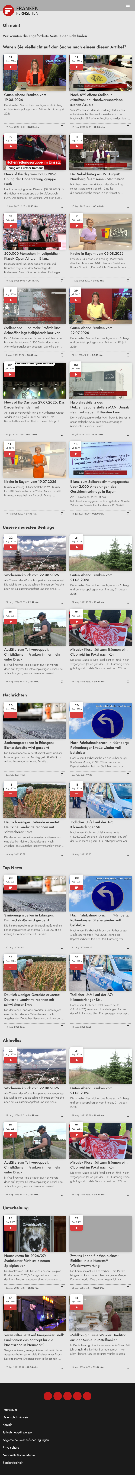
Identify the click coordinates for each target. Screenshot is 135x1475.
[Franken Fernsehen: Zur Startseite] (21, 10)
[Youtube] (67, 1396)
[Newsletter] (87, 1396)
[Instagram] (57, 1396)
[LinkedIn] (77, 1396)
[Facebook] (48, 1396)
